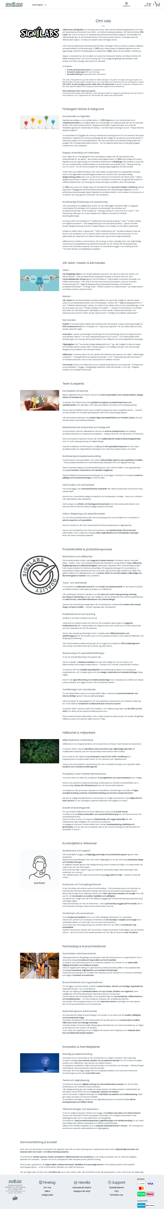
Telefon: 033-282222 (15, 1193)
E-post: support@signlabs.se (15, 1191)
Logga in (126, 6)
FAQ (116, 1191)
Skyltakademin (116, 1187)
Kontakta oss (116, 1194)
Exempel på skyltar (82, 1187)
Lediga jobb (47, 1194)
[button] (39, 4)
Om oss (47, 1187)
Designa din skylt (82, 1191)
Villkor (47, 1191)
